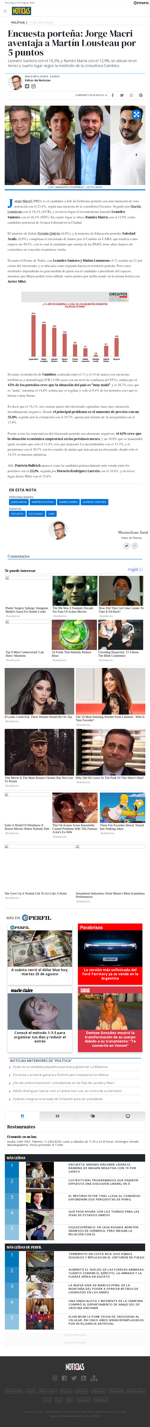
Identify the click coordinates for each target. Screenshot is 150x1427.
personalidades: (21, 497)
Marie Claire (47, 1391)
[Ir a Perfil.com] (141, 2)
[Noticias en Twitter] (74, 1378)
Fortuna (66, 1391)
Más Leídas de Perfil (24, 1247)
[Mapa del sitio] (94, 1378)
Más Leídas (16, 1158)
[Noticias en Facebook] (64, 1378)
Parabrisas (116, 1391)
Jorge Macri (19, 502)
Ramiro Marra (68, 502)
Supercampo (136, 1391)
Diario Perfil (13, 1391)
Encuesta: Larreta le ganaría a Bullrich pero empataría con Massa (60, 1075)
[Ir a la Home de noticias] (75, 1366)
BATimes (100, 1400)
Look (47, 1400)
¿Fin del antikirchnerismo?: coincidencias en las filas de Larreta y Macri (64, 1083)
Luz (58, 1400)
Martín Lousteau (43, 502)
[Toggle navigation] (6, 10)
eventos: (15, 509)
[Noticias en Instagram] (55, 1378)
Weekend (98, 1391)
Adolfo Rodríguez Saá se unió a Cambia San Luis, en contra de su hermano (67, 1091)
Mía (69, 1400)
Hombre (82, 1391)
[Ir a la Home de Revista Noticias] (20, 11)
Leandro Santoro (94, 502)
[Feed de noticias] (83, 1378)
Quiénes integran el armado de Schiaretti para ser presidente (58, 1099)
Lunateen (83, 1400)
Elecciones (36, 513)
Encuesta (17, 513)
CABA (51, 513)
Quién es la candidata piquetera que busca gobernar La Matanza (60, 1067)
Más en (13, 917)
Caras (30, 1391)
